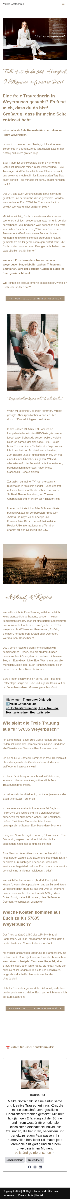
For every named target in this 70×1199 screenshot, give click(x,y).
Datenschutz (25, 1195)
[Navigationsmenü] (63, 4)
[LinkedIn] (40, 1167)
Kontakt (39, 1195)
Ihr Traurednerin (36, 1027)
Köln (57, 498)
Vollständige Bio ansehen (33, 1152)
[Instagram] (35, 1167)
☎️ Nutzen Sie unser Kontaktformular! (30, 1046)
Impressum (9, 1195)
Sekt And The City (36, 529)
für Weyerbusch (59, 1027)
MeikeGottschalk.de (12, 1027)
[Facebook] (29, 1167)
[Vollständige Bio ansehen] (53, 1153)
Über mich (54, 1191)
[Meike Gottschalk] (13, 4)
